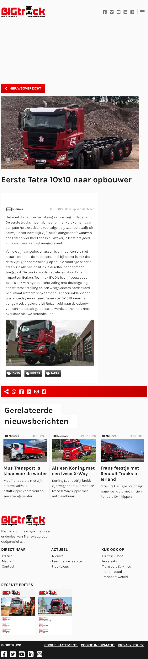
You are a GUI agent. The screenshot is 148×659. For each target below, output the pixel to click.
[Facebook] (105, 11)
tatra (54, 373)
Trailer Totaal (112, 571)
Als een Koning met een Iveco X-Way (73, 470)
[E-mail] (36, 391)
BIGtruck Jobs (112, 556)
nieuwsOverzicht (24, 88)
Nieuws (57, 556)
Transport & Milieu (116, 566)
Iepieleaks (110, 561)
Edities (7, 556)
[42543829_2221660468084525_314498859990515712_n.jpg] (50, 343)
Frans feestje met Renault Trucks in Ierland (120, 473)
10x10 (15, 373)
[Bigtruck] (23, 11)
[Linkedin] (125, 11)
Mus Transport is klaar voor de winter (25, 470)
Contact (8, 566)
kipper (34, 373)
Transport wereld (115, 577)
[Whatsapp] (14, 391)
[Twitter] (112, 11)
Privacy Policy (131, 645)
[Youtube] (118, 11)
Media (6, 561)
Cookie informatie (98, 645)
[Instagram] (132, 11)
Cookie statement (61, 645)
